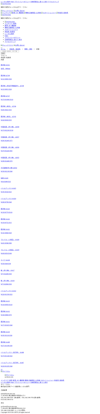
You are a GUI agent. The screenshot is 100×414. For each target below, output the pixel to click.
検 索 (3, 53)
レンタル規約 (5, 2)
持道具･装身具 (10, 32)
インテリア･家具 (10, 23)
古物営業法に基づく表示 (39, 2)
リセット (4, 55)
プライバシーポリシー (22, 2)
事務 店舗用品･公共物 (12, 27)
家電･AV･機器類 (10, 25)
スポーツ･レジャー (11, 29)
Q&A (12, 2)
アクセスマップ (53, 2)
